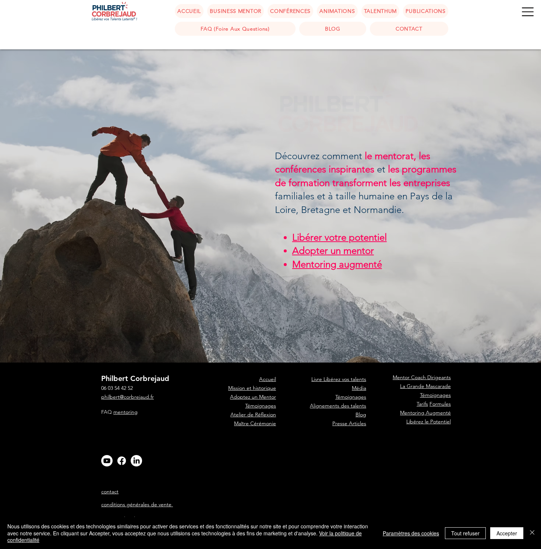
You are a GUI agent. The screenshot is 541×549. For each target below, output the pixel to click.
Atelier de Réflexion (253, 414)
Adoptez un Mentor (253, 397)
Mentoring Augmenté (425, 412)
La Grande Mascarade (425, 386)
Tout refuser (465, 533)
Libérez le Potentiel (428, 421)
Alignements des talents (338, 405)
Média (359, 388)
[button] (528, 11)
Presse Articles (349, 423)
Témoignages (260, 405)
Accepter (506, 533)
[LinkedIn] (136, 460)
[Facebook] (121, 460)
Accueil (267, 450)
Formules (440, 404)
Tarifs (422, 404)
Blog (361, 414)
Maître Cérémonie (255, 423)
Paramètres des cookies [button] (411, 533)
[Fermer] (532, 533)
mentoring (125, 412)
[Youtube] (107, 460)
